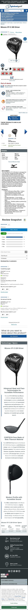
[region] (14, 597)
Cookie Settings (14, 603)
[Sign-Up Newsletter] (9, 571)
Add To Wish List (23, 112)
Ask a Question (14, 336)
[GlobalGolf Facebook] (11, 571)
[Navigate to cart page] (25, 10)
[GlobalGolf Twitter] (14, 571)
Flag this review (4, 292)
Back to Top (14, 324)
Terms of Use (11, 598)
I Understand (14, 607)
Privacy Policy (18, 596)
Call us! (15, 118)
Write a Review (19, 32)
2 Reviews (12, 32)
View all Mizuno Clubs (14, 161)
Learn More (8, 96)
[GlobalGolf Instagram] (19, 571)
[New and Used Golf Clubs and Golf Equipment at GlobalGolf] (14, 7)
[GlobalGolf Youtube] (16, 571)
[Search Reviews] (26, 252)
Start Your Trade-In (9, 110)
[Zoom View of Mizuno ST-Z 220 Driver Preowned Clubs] (14, 49)
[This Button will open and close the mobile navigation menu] (1, 10)
